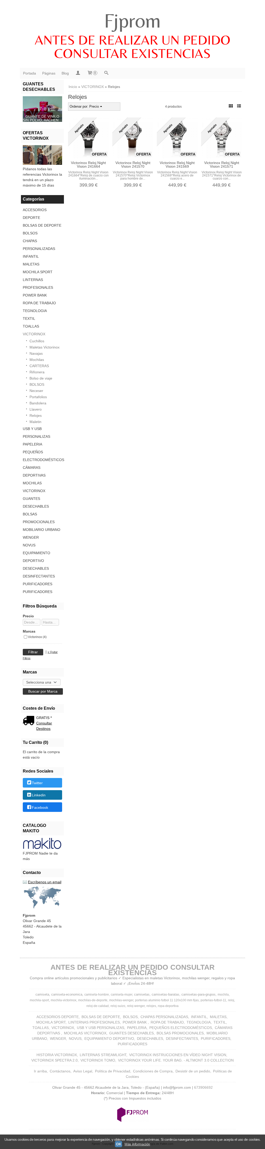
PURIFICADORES (37, 584)
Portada (29, 73)
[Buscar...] (106, 73)
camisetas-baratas (165, 994)
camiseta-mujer (121, 994)
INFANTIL (31, 256)
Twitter (37, 783)
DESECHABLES (36, 568)
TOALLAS (31, 326)
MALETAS (31, 264)
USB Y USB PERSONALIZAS (36, 433)
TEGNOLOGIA (35, 311)
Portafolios (38, 397)
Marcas (29, 631)
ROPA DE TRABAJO (39, 303)
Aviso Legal (82, 1071)
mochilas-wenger (121, 1000)
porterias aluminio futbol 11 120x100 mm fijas (167, 1000)
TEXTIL (29, 318)
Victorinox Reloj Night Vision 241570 (132, 164)
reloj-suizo (118, 1006)
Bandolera (38, 403)
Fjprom (132, 20)
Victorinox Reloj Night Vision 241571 (221, 164)
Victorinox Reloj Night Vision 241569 (177, 164)
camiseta (42, 994)
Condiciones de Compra (153, 1071)
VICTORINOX (34, 334)
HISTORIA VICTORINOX (56, 1055)
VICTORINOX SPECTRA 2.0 (54, 1060)
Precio (28, 616)
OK (118, 1144)
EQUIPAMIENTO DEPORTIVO (36, 557)
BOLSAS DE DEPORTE (42, 225)
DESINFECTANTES (39, 576)
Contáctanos (60, 1071)
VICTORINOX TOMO (97, 1060)
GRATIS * (44, 718)
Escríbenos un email (44, 882)
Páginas (48, 73)
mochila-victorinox (63, 1000)
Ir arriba (40, 1071)
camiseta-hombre (96, 994)
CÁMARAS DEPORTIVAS (34, 471)
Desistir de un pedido (192, 1071)
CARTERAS (39, 366)
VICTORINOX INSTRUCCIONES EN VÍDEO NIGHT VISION (177, 1055)
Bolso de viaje (41, 378)
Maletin (35, 422)
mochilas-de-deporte (92, 1000)
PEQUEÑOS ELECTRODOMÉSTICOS (42, 456)
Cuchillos (37, 341)
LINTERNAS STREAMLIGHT (103, 1055)
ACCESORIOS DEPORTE (35, 214)
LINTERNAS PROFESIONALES (38, 284)
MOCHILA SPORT (38, 272)
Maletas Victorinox (45, 347)
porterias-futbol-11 (213, 1000)
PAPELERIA (32, 444)
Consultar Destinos (44, 726)
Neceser (36, 391)
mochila (223, 994)
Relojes (36, 415)
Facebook (40, 807)
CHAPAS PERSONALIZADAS (39, 245)
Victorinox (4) (37, 637)
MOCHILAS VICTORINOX (34, 487)
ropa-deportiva (168, 1006)
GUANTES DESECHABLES (36, 502)
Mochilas (37, 360)
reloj (231, 1000)
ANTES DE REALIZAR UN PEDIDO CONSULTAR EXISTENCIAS (132, 46)
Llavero (36, 409)
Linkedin (39, 795)
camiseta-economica (66, 994)
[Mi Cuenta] (78, 73)
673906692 (203, 1087)
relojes (151, 1006)
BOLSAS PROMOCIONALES (39, 518)
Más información (137, 1144)
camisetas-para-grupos (198, 994)
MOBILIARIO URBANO (41, 530)
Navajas (36, 353)
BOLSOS (30, 233)
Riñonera (37, 372)
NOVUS (29, 545)
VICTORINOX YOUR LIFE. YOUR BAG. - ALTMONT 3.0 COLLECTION (176, 1060)
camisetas (142, 994)
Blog (65, 73)
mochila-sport (39, 1000)
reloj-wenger (136, 1006)
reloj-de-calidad (97, 1006)
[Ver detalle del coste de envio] (29, 721)
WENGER (31, 537)
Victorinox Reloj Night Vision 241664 (88, 164)
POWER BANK (35, 295)
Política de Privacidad (112, 1071)
